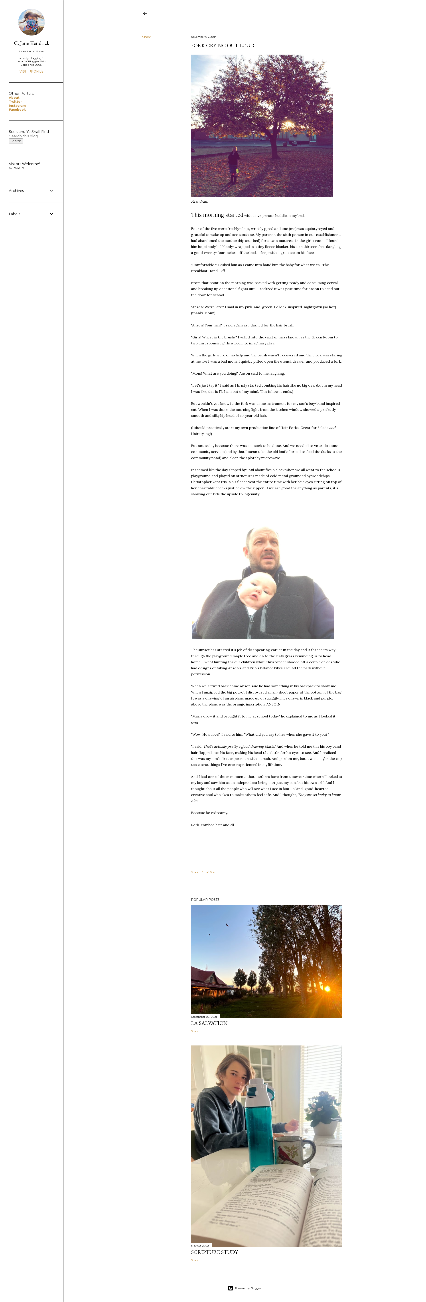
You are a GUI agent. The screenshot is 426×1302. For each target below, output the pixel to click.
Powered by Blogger (248, 1288)
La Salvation (209, 1022)
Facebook (17, 110)
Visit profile (31, 71)
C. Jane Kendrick (31, 43)
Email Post (209, 872)
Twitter (15, 102)
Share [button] (146, 37)
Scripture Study (214, 1252)
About (14, 98)
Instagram (17, 106)
